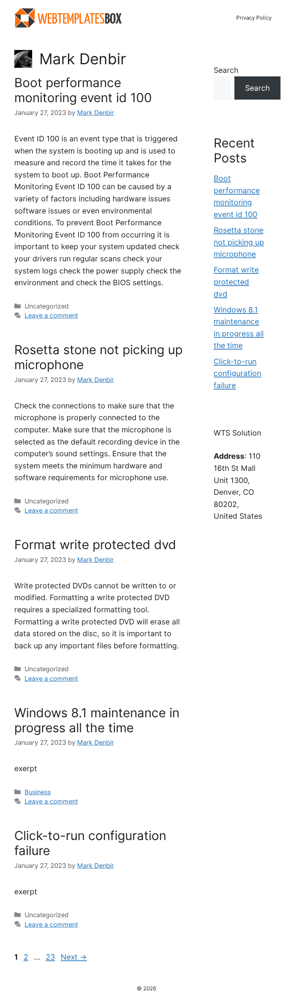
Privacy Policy (254, 17)
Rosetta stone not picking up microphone (239, 242)
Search (226, 70)
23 (51, 957)
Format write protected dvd (95, 544)
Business (38, 792)
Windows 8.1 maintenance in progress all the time (96, 720)
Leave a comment (51, 315)
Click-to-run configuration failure (237, 373)
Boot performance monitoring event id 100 (83, 90)
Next (74, 957)
